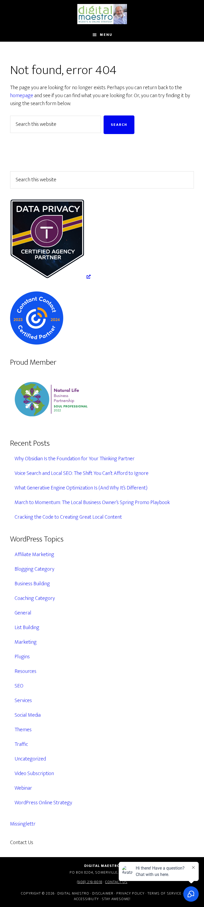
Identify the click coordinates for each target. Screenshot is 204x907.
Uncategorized (30, 758)
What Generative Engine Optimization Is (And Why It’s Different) (81, 487)
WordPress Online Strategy (43, 802)
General (23, 612)
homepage (21, 95)
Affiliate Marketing (34, 554)
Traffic (21, 744)
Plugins (22, 656)
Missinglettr (23, 823)
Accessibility (86, 899)
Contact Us (116, 882)
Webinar (23, 788)
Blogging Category (34, 569)
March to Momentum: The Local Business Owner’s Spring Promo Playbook (92, 502)
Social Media (28, 715)
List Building (27, 627)
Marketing (26, 642)
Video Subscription (34, 773)
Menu (106, 35)
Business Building (32, 583)
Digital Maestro (102, 14)
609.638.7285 (56, 842)
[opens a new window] (50, 276)
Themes (23, 729)
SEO (19, 685)
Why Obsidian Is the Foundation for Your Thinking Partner (75, 458)
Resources (25, 671)
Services (23, 700)
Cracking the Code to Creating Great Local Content (68, 517)
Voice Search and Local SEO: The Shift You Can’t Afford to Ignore (81, 473)
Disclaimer (102, 893)
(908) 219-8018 (89, 882)
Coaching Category (35, 598)
